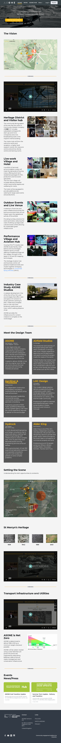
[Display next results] (57, 689)
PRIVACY (37, 724)
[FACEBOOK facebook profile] (5, 735)
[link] (17, 693)
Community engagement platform (45, 735)
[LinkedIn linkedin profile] (11, 735)
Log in (47, 2)
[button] (30, 96)
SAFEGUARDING (40, 721)
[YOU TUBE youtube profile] (8, 735)
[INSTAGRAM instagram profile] (14, 735)
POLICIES (38, 718)
